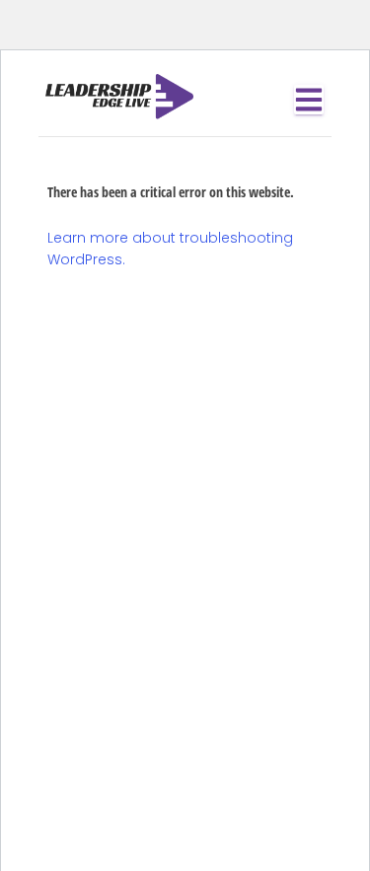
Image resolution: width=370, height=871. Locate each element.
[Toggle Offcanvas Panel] (309, 99)
